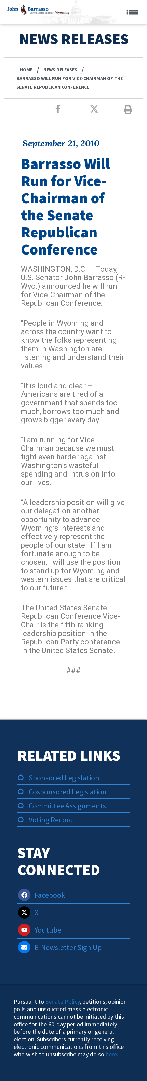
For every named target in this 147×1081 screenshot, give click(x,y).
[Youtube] (24, 930)
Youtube (48, 930)
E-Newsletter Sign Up (68, 947)
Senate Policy (62, 1001)
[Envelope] (24, 947)
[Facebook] (24, 895)
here (111, 1054)
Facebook (50, 895)
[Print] (128, 110)
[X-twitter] (24, 912)
